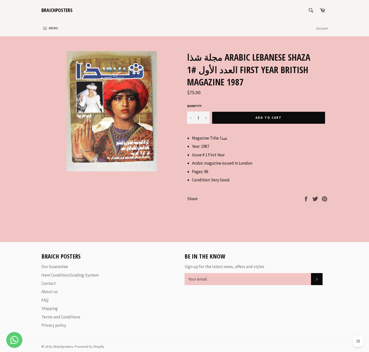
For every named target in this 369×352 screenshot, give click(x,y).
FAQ (44, 300)
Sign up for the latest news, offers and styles (224, 266)
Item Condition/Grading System (70, 275)
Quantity (194, 106)
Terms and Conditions (60, 317)
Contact (48, 283)
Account (322, 28)
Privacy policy (53, 325)
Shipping (49, 308)
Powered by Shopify (89, 346)
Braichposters (57, 10)
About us (49, 291)
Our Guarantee (54, 266)
